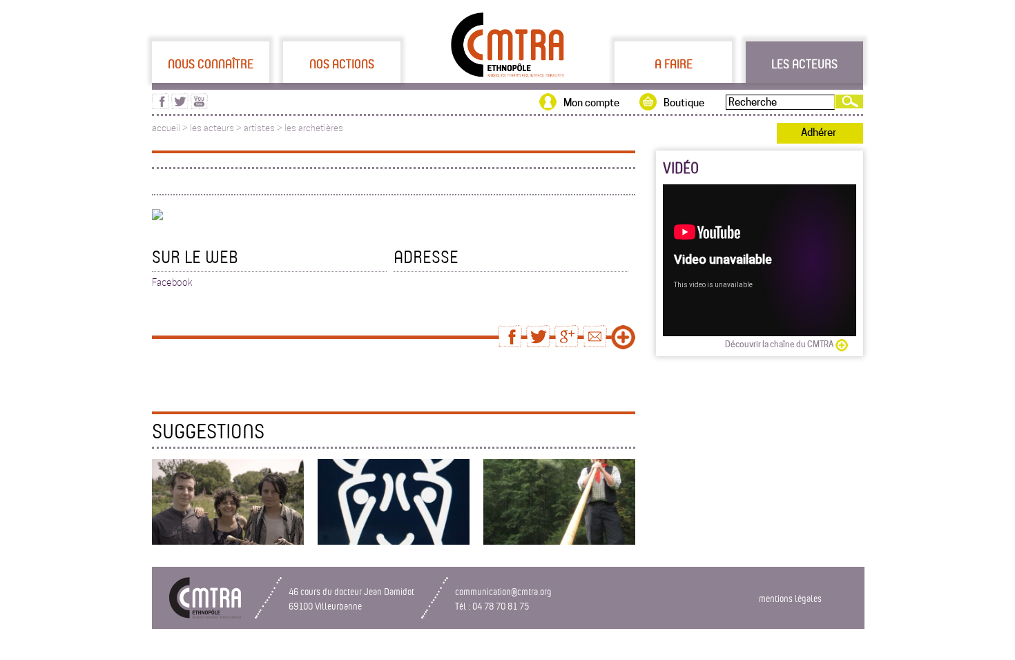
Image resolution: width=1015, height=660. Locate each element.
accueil (166, 128)
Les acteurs (804, 63)
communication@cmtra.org (503, 591)
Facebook (172, 282)
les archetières (313, 128)
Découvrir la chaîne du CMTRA (779, 344)
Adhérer (818, 132)
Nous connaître (210, 63)
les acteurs (212, 128)
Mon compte (591, 103)
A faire (674, 63)
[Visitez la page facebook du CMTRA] (160, 105)
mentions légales (790, 598)
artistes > (264, 128)
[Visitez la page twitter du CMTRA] (179, 105)
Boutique (684, 103)
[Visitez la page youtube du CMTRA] (199, 105)
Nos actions (341, 63)
